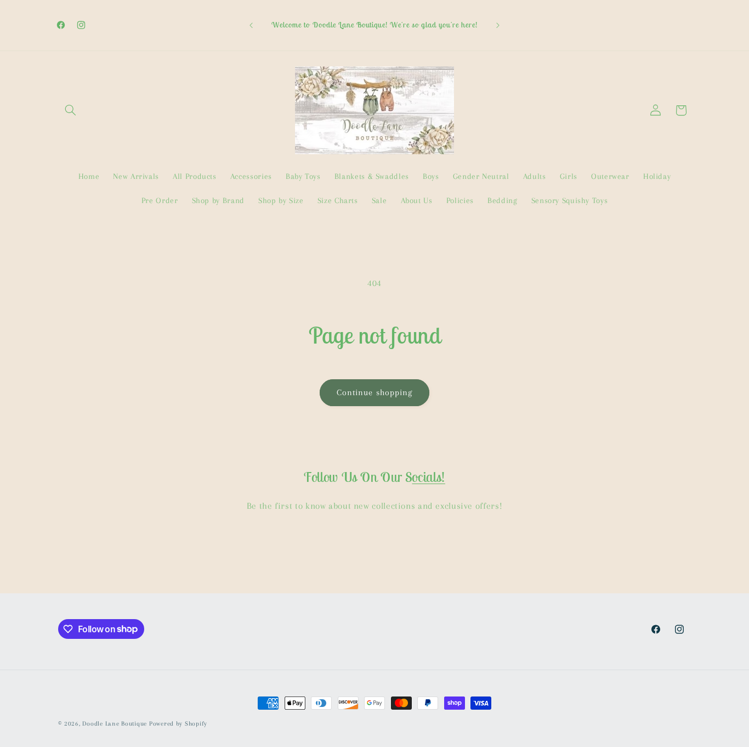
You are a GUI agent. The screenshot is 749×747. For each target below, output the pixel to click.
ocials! (428, 477)
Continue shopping (374, 392)
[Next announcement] (498, 25)
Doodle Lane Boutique (114, 723)
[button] (70, 110)
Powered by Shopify (178, 723)
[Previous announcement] (251, 25)
